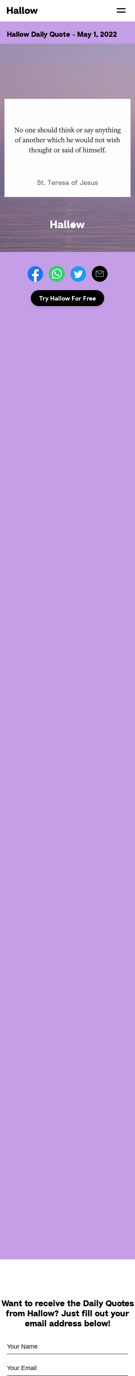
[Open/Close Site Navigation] (121, 10)
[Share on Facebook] (35, 274)
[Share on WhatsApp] (57, 274)
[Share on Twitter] (78, 274)
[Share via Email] (100, 274)
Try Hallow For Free (67, 298)
